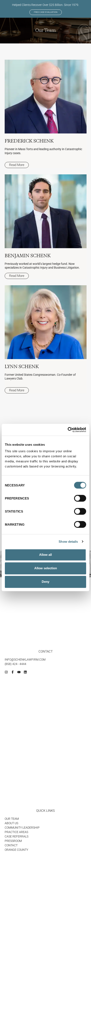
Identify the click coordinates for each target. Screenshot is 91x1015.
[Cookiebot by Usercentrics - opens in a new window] (67, 429)
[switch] (80, 498)
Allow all (45, 554)
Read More (16, 165)
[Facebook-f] (12, 672)
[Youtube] (19, 672)
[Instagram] (6, 672)
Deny (45, 581)
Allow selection (45, 568)
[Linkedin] (25, 672)
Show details (68, 541)
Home (38, 985)
